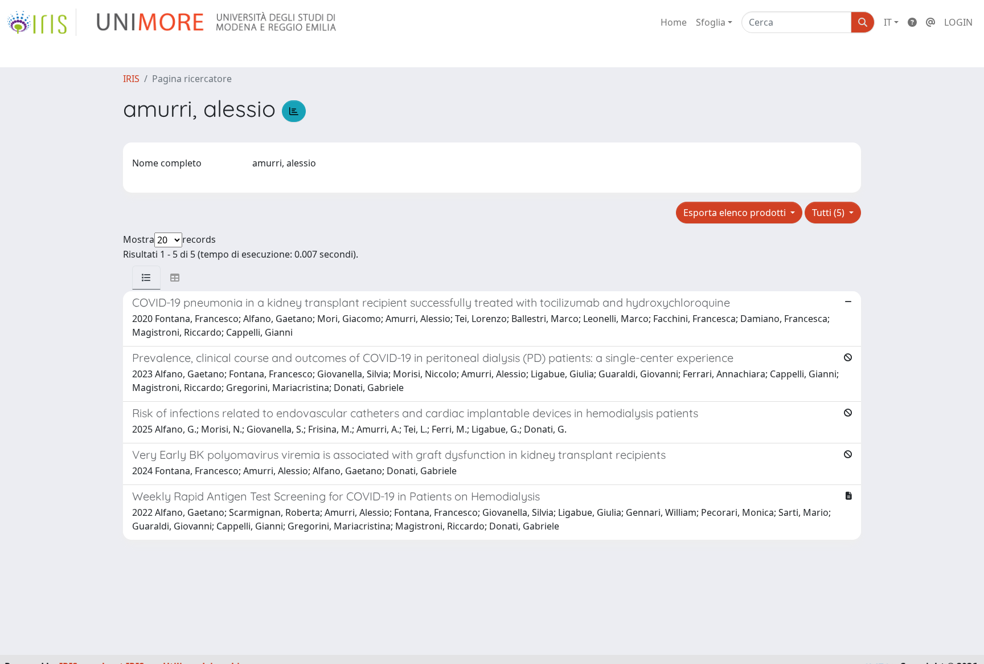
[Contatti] (930, 22)
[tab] (146, 278)
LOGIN (958, 22)
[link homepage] (41, 22)
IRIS (131, 78)
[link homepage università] (217, 22)
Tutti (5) (829, 212)
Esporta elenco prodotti (735, 212)
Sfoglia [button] (710, 22)
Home (674, 22)
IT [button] (888, 22)
